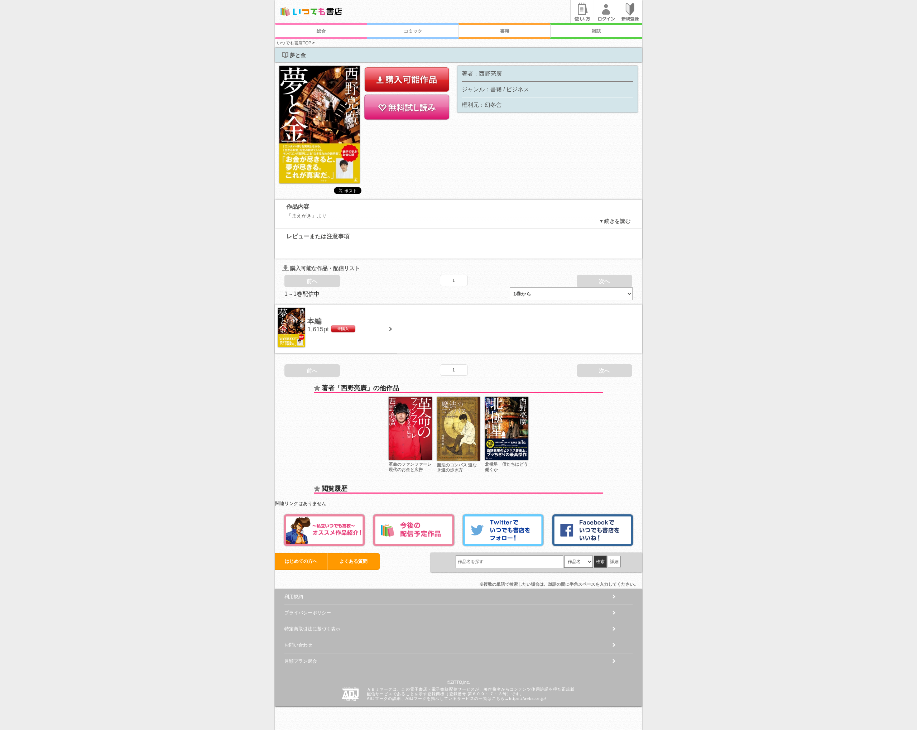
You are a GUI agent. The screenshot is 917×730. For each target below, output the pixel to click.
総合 (321, 31)
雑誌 (596, 31)
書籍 (504, 31)
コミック (413, 31)
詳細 (614, 561)
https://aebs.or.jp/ (527, 698)
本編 (314, 321)
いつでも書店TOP (294, 42)
